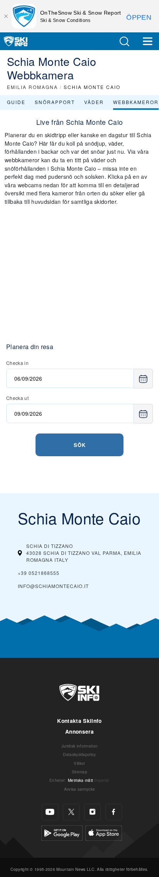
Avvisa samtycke (79, 789)
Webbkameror (136, 102)
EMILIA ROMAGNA (32, 87)
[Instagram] (92, 812)
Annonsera (79, 731)
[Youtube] (50, 812)
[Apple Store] (103, 832)
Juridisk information (79, 746)
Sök (80, 445)
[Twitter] (71, 812)
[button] (124, 41)
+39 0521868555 (38, 573)
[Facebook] (113, 812)
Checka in (17, 363)
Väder (94, 102)
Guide (16, 102)
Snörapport (55, 102)
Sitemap (79, 772)
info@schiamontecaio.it (53, 586)
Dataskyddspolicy (79, 754)
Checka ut (17, 398)
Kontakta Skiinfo (79, 720)
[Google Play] (62, 832)
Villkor (79, 763)
